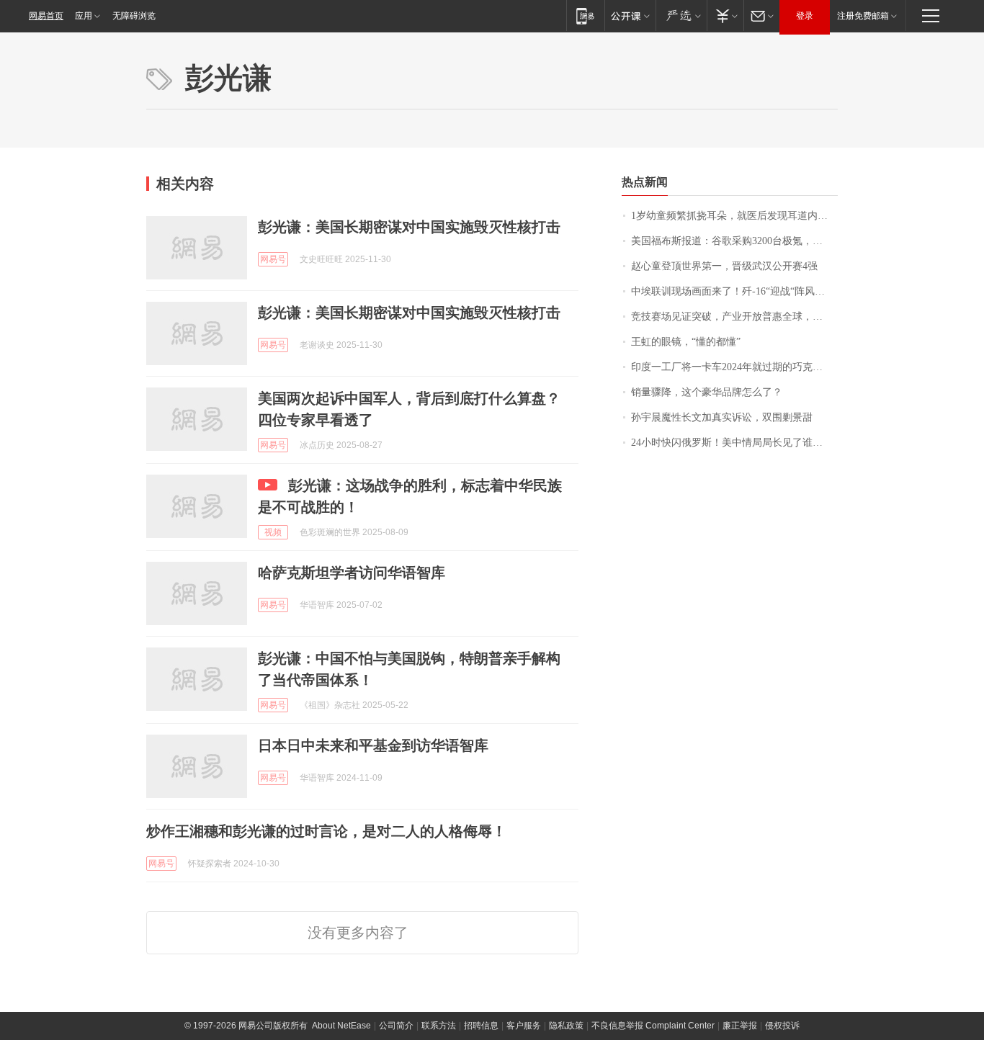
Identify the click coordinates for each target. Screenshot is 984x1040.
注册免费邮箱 (863, 16)
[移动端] (585, 15)
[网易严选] (681, 15)
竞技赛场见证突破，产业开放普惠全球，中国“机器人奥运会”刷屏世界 (734, 316)
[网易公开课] (630, 15)
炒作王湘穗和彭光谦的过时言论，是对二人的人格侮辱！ (326, 831)
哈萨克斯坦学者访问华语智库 (351, 572)
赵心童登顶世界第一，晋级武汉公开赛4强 (724, 266)
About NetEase (341, 1026)
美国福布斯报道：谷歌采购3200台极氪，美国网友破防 (734, 241)
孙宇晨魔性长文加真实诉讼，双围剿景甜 (722, 417)
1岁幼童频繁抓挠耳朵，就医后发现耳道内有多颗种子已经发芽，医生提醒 (734, 215)
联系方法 (438, 1026)
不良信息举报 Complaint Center (653, 1026)
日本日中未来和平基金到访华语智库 (373, 745)
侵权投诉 (782, 1026)
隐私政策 (566, 1026)
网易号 (273, 259)
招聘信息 (481, 1026)
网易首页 (46, 16)
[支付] (725, 15)
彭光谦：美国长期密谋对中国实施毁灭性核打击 (409, 227)
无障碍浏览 (134, 16)
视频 (273, 532)
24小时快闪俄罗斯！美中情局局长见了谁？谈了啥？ (734, 442)
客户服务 (523, 1026)
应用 (83, 16)
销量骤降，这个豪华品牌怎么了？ (706, 392)
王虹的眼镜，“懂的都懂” (686, 341)
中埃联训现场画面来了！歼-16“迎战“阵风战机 (733, 291)
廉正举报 (740, 1026)
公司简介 (396, 1026)
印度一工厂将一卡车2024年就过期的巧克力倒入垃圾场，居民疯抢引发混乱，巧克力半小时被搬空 (734, 367)
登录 (804, 16)
